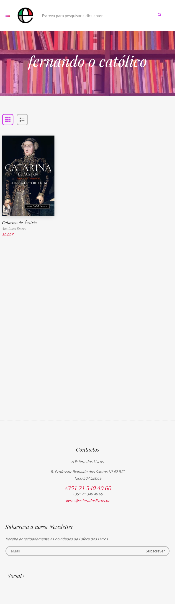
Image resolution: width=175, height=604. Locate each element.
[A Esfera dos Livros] (25, 15)
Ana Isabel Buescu (14, 228)
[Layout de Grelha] (7, 119)
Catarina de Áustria (19, 222)
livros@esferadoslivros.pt (87, 500)
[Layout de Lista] (22, 119)
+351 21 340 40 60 (87, 488)
